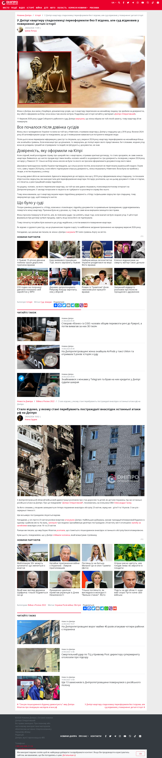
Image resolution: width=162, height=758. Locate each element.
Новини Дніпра (24, 15)
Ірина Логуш (31, 30)
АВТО (52, 7)
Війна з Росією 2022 (45, 401)
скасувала (71, 232)
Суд (42, 302)
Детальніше (68, 755)
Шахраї (48, 302)
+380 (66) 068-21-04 (24, 746)
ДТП (46, 7)
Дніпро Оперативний (125, 114)
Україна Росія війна (64, 605)
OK (140, 753)
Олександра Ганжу (122, 502)
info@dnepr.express (27, 749)
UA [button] (113, 2)
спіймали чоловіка (61, 535)
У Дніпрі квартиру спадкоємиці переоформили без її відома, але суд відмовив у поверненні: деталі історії (115, 706)
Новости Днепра (25, 401)
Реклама (94, 7)
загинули (52, 522)
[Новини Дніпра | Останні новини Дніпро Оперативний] (10, 2)
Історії (30, 7)
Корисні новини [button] (77, 7)
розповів (60, 530)
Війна (39, 7)
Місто (6, 7)
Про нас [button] (83, 736)
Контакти (96, 736)
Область (62, 7)
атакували (70, 520)
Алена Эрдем (31, 419)
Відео (22, 7)
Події (14, 7)
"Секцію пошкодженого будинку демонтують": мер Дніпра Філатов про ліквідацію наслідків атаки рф (45, 706)
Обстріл (77, 605)
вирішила (80, 118)
